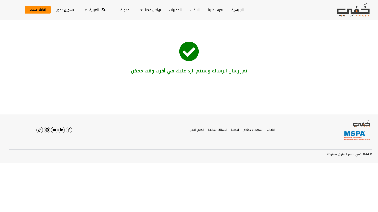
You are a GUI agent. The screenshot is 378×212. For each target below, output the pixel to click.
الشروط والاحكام (253, 129)
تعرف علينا (215, 10)
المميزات (175, 10)
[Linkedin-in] (61, 130)
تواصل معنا (153, 10)
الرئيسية (238, 10)
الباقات (195, 10)
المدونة (126, 10)
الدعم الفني (197, 129)
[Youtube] (54, 130)
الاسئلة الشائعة (217, 129)
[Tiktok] (39, 130)
